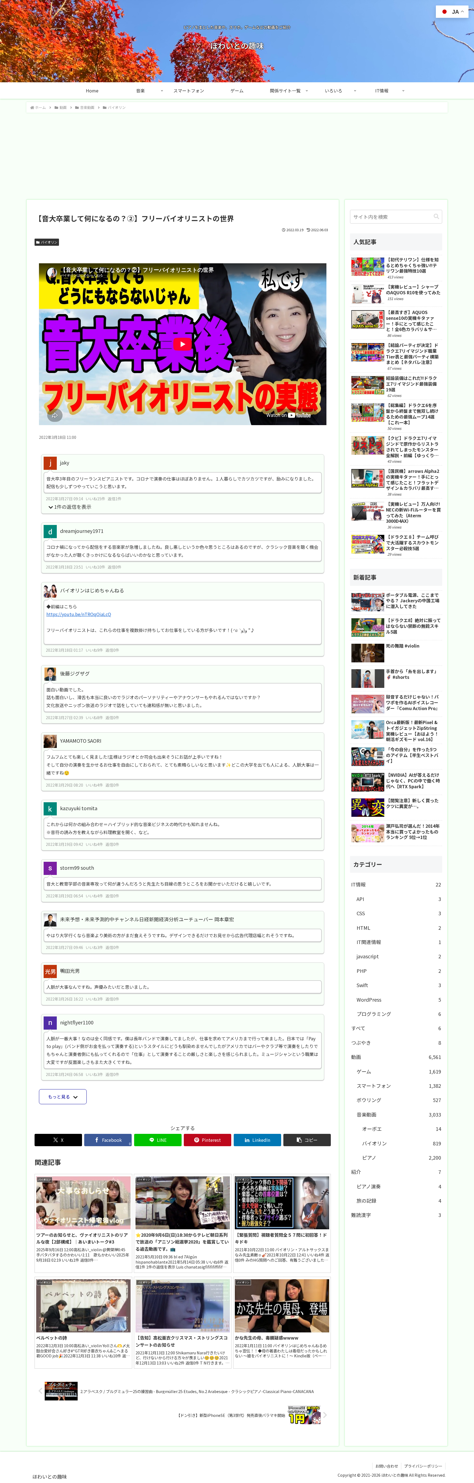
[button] (307, 1140)
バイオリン (49, 242)
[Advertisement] (237, 154)
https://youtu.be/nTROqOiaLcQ (78, 614)
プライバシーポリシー (423, 1466)
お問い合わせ (386, 1466)
